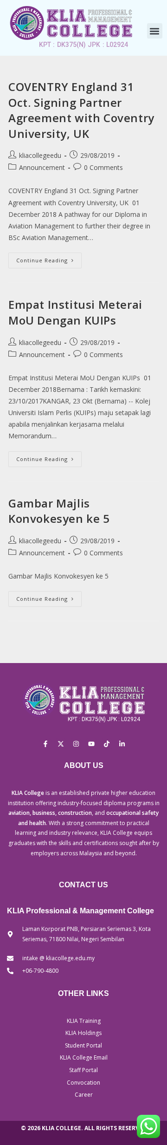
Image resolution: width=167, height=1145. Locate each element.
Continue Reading (49, 258)
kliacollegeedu (40, 155)
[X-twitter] (60, 743)
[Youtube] (91, 743)
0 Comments (103, 167)
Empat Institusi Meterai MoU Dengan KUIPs (75, 312)
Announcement (42, 167)
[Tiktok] (106, 743)
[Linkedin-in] (122, 743)
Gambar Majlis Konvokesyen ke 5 (59, 511)
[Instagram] (76, 743)
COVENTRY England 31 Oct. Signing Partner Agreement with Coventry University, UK (81, 110)
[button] (154, 31)
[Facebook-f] (45, 743)
